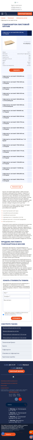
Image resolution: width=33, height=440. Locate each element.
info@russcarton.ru (16, 9)
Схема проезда (5, 387)
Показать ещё (16, 187)
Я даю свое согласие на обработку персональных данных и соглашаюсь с (16, 313)
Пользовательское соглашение (9, 383)
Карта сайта (4, 385)
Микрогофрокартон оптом (11, 331)
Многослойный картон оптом (12, 328)
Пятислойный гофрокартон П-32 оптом (14, 338)
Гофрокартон (6, 349)
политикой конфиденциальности (13, 314)
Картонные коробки (8, 357)
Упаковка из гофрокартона (10, 353)
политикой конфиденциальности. (10, 430)
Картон (4, 346)
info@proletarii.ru (16, 7)
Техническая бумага (8, 342)
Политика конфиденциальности (9, 380)
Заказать (16, 70)
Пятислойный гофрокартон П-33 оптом (14, 334)
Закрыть (8, 434)
